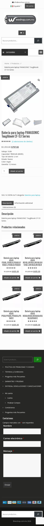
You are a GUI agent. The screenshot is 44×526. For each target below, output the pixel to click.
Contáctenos (10, 407)
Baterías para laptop (32, 195)
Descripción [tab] (7, 203)
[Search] (38, 40)
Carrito (10, 398)
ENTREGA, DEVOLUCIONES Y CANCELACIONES (23, 386)
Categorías (10, 52)
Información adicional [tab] (24, 203)
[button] (40, 52)
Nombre (7, 425)
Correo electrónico (13, 438)
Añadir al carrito (16, 171)
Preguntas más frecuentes (15, 376)
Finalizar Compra (13, 403)
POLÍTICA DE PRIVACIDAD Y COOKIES (19, 367)
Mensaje (8, 451)
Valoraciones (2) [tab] (9, 207)
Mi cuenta (29, 6)
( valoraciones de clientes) (22, 141)
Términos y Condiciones (14, 372)
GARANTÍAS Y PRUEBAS (14, 381)
